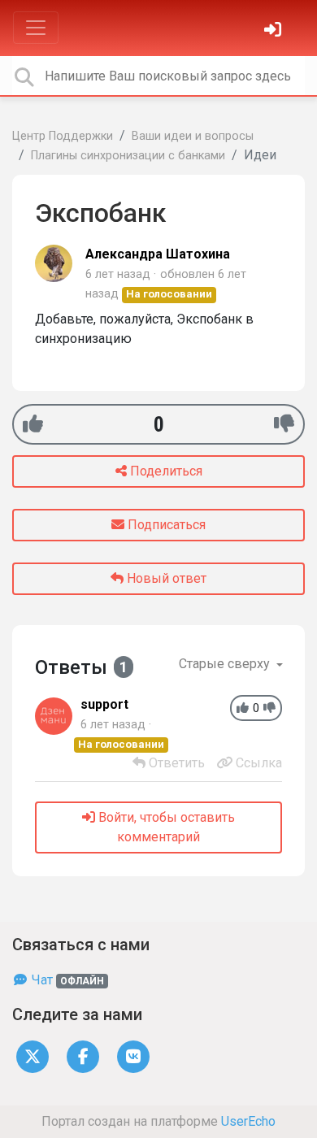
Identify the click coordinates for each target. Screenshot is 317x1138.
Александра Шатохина (157, 254)
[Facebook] (83, 1055)
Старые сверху (226, 663)
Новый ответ (165, 578)
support (104, 704)
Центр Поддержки (62, 136)
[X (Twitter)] (32, 1055)
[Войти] (275, 31)
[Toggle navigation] (36, 27)
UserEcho (248, 1121)
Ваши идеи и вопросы (193, 136)
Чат (66, 980)
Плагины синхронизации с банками (128, 156)
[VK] (133, 1055)
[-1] (284, 424)
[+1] (33, 424)
